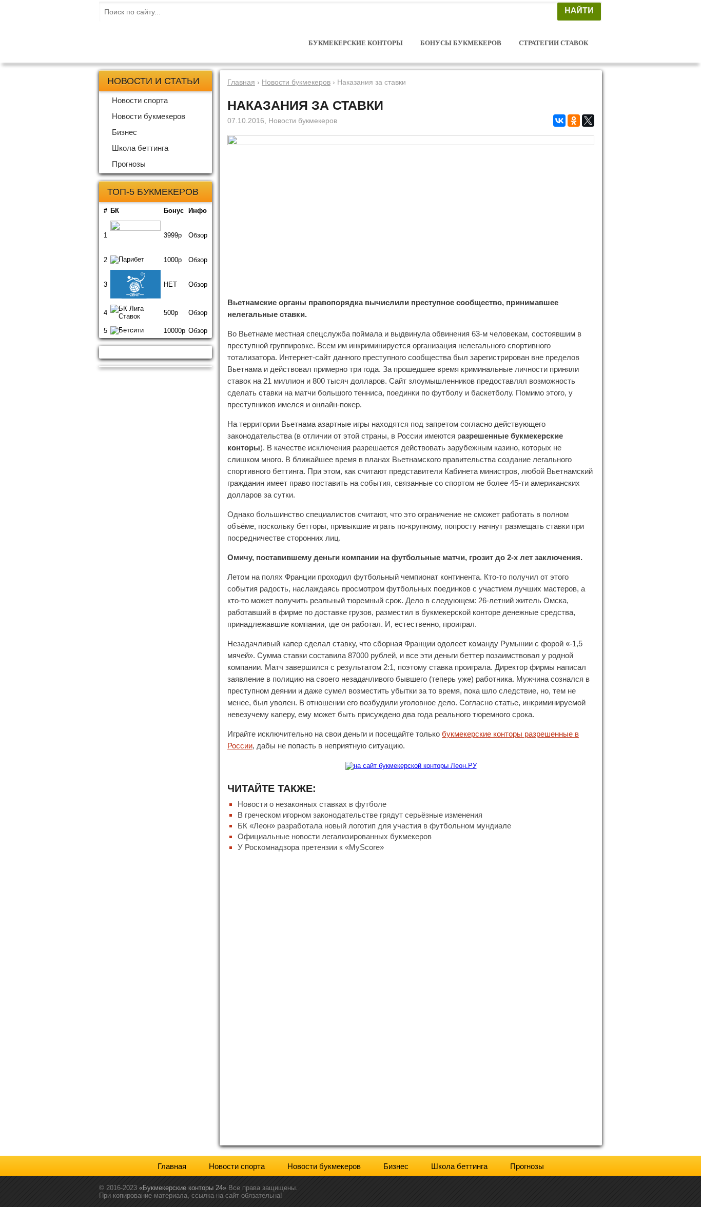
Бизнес (124, 132)
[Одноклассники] (574, 120)
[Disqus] (410, 1000)
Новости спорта (140, 100)
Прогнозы (129, 164)
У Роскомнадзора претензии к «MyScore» (311, 847)
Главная (172, 1166)
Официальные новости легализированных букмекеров (335, 836)
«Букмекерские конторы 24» (182, 1188)
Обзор (197, 235)
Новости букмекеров (148, 116)
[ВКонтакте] (559, 120)
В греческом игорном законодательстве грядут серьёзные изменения (360, 814)
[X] (588, 120)
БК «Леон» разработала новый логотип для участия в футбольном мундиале (374, 825)
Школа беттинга (140, 148)
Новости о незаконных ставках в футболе (312, 804)
